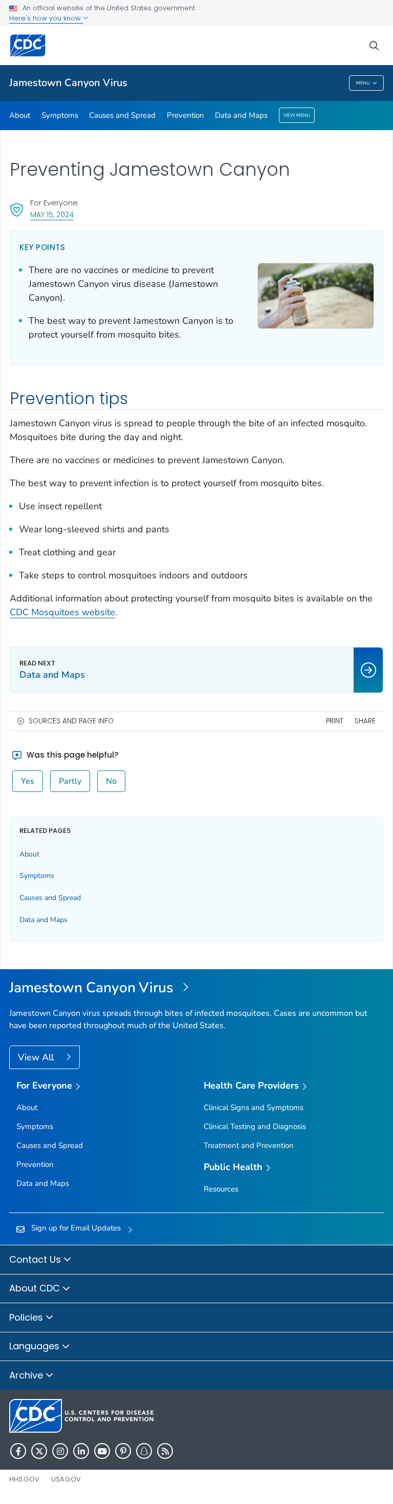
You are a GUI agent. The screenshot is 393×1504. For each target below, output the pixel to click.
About (19, 115)
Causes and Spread (122, 115)
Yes (27, 781)
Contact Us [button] (36, 1259)
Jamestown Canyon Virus (68, 83)
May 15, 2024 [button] (52, 214)
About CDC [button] (35, 1288)
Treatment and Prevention (249, 1145)
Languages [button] (35, 1346)
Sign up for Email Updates (76, 1228)
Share (365, 721)
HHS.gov (24, 1479)
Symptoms (59, 115)
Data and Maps (241, 115)
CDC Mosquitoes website (62, 612)
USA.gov (66, 1479)
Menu (363, 83)
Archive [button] (27, 1375)
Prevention (185, 115)
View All (37, 1057)
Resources (221, 1189)
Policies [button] (27, 1317)
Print (334, 721)
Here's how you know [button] (46, 18)
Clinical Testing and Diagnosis (255, 1126)
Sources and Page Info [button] (71, 721)
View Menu (296, 115)
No (111, 781)
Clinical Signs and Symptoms (253, 1107)
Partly (70, 781)
